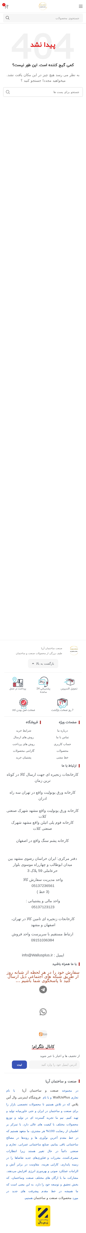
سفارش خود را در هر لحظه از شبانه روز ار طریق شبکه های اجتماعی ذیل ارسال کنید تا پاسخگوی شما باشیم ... (43, 976)
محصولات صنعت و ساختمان (52, 1198)
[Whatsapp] (43, 1012)
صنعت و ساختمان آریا (61, 1081)
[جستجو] (7, 18)
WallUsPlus (61, 1097)
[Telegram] (43, 990)
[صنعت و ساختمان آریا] (43, 1034)
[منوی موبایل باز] (81, 6)
